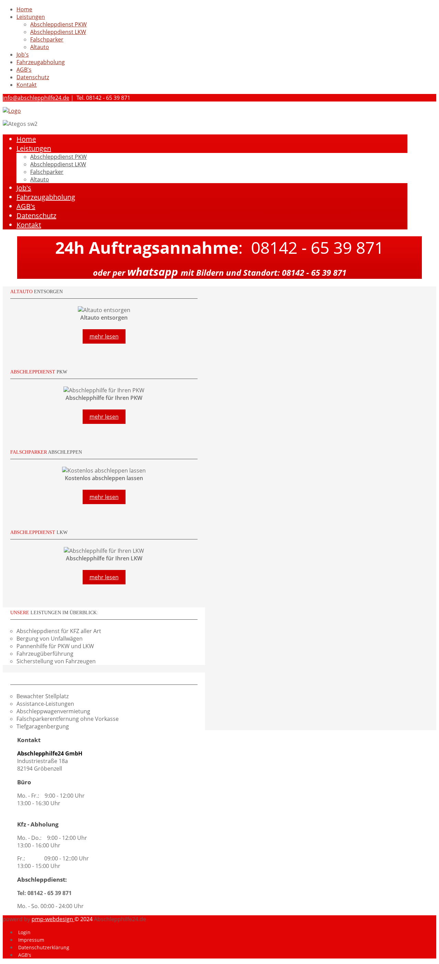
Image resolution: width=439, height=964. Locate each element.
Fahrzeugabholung (40, 62)
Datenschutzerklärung (43, 947)
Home (24, 9)
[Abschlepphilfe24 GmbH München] (12, 111)
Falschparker (46, 39)
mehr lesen (104, 336)
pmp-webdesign (53, 919)
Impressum (31, 940)
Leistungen (30, 17)
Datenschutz (32, 77)
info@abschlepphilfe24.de (36, 98)
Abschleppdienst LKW (58, 32)
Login (24, 932)
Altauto (39, 47)
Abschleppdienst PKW (58, 24)
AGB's (24, 69)
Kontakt (26, 84)
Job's (22, 54)
